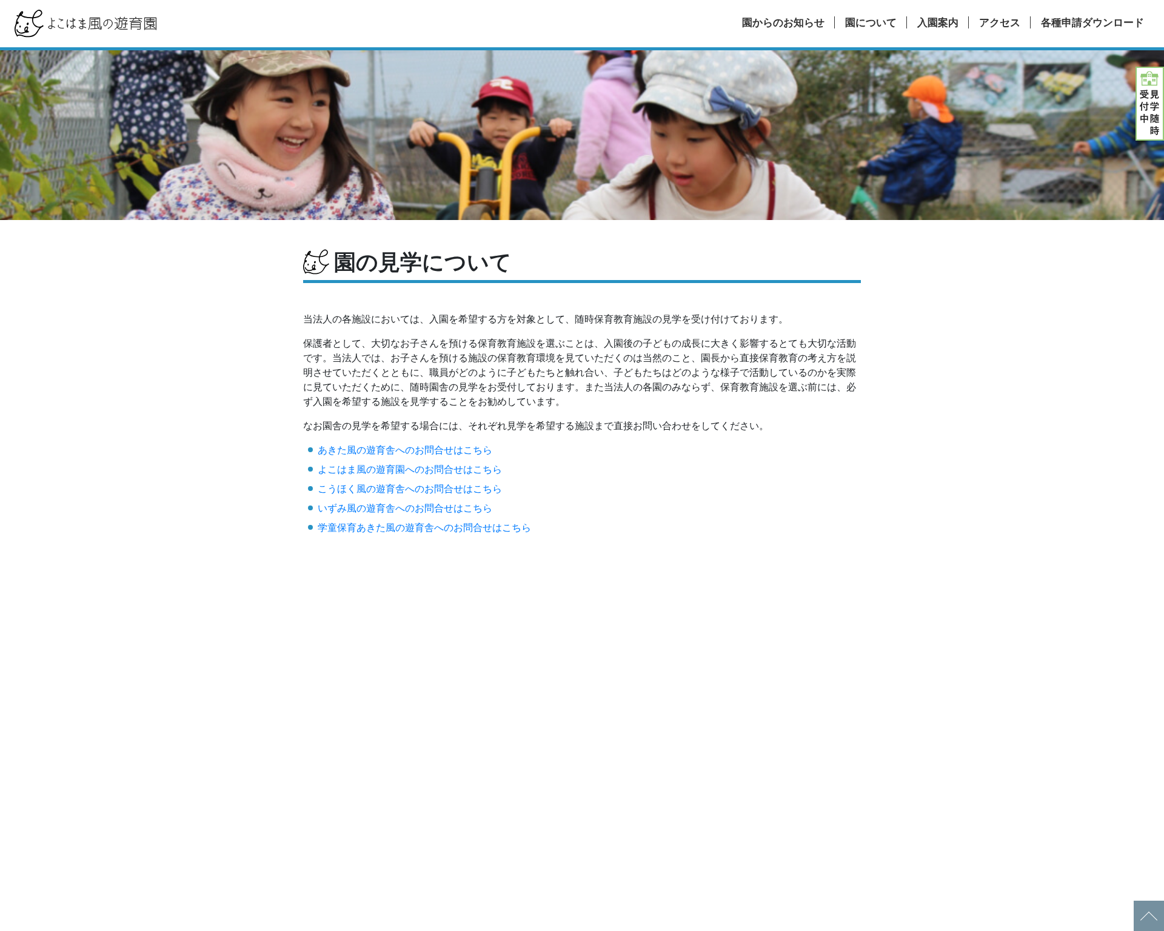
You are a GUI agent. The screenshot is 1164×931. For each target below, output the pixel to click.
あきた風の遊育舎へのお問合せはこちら (405, 450)
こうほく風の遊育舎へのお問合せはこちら (410, 489)
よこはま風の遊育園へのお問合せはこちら (410, 469)
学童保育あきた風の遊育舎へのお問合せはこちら (424, 527)
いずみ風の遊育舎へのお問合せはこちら (405, 508)
